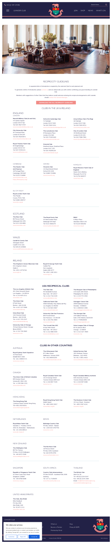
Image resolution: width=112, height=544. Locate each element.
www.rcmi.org (78, 384)
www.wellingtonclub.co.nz (21, 456)
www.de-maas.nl (18, 432)
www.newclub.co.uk (19, 225)
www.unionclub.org (19, 309)
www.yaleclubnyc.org (50, 298)
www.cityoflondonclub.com (82, 139)
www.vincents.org (49, 175)
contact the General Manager (58, 97)
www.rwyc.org (78, 178)
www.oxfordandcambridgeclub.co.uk (54, 127)
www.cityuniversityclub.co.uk (22, 139)
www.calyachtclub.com (50, 310)
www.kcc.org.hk (78, 406)
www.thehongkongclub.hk (21, 407)
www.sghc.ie (17, 272)
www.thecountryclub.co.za (51, 481)
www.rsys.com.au (18, 361)
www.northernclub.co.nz (51, 455)
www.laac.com (17, 297)
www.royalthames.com (20, 152)
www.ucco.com (18, 333)
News (90, 10)
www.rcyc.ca (47, 384)
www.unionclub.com (19, 385)
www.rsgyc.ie (47, 274)
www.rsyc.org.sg (18, 481)
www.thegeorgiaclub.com (81, 322)
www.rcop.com (78, 298)
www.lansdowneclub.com (51, 139)
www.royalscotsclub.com (51, 226)
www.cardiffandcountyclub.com (23, 249)
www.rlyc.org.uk (18, 202)
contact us (45, 90)
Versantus (106, 538)
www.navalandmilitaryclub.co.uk (23, 127)
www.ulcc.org (78, 334)
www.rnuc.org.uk (79, 226)
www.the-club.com (19, 509)
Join (76, 10)
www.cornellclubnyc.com (51, 334)
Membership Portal (56, 530)
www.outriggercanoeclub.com (83, 310)
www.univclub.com (49, 322)
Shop (83, 10)
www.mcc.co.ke (48, 430)
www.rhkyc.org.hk (49, 406)
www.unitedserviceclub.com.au (83, 360)
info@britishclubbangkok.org (86, 481)
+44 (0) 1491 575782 (13, 5)
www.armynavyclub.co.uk (82, 127)
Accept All (34, 537)
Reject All (22, 537)
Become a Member (56, 527)
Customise (11, 537)
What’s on (54, 524)
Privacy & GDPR (74, 527)
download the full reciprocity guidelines (56, 103)
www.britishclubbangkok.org (82, 483)
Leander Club (20, 10)
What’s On (101, 10)
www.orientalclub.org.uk (50, 152)
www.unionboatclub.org (20, 321)
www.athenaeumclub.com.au (52, 360)
